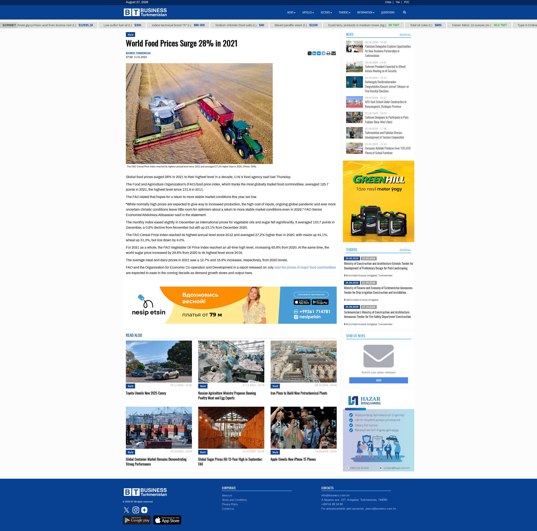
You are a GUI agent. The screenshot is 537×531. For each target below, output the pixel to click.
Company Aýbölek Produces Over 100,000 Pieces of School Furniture (388, 150)
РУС (406, 2)
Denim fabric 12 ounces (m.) (461, 25)
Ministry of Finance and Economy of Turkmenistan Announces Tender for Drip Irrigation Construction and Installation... (378, 290)
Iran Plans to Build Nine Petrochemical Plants (299, 393)
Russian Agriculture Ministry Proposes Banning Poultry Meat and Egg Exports (227, 395)
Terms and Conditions (234, 499)
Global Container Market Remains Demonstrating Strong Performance (156, 462)
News (349, 34)
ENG (388, 2)
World (130, 34)
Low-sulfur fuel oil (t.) (104, 25)
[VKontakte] (319, 53)
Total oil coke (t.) (407, 25)
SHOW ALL (405, 34)
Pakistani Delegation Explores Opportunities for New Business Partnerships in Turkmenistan (388, 51)
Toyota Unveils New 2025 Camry (146, 393)
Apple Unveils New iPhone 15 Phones (293, 459)
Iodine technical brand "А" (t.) (160, 25)
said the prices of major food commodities (305, 267)
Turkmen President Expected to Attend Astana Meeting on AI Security (385, 68)
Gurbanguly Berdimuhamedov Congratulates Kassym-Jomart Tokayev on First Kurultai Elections (387, 86)
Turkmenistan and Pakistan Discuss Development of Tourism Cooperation (384, 134)
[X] (310, 53)
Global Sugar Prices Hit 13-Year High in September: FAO (230, 462)
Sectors (325, 12)
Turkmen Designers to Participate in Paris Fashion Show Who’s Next (386, 119)
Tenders (351, 249)
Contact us (228, 508)
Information (364, 12)
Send (378, 380)
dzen (143, 510)
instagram (135, 510)
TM (398, 2)
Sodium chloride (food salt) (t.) (221, 25)
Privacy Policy (230, 504)
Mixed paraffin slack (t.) (278, 25)
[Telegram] (323, 53)
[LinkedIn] (314, 53)
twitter (127, 510)
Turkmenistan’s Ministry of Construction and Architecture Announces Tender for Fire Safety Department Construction (377, 314)
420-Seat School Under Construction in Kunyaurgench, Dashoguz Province (385, 104)
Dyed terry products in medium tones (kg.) (345, 25)
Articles (307, 12)
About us (227, 495)
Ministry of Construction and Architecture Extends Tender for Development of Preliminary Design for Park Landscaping (378, 265)
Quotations (388, 12)
